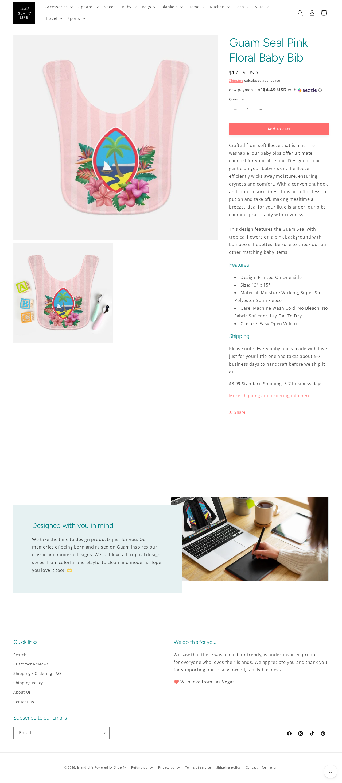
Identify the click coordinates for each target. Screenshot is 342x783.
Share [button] (240, 412)
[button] (58, 7)
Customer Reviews (31, 664)
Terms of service (198, 767)
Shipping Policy (28, 682)
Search (20, 654)
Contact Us (23, 701)
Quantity (236, 99)
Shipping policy (228, 767)
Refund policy (142, 767)
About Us (22, 692)
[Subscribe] (103, 733)
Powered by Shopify (110, 767)
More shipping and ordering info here (270, 396)
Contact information (262, 767)
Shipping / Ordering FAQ (37, 673)
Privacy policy (169, 767)
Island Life (85, 767)
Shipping (236, 80)
